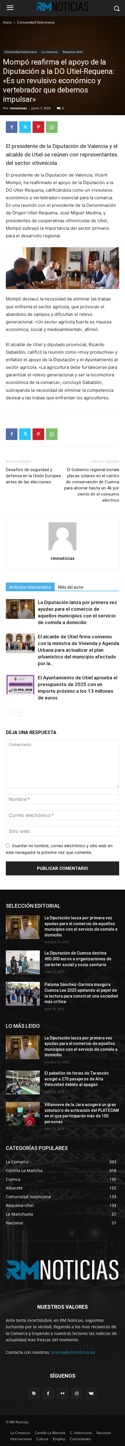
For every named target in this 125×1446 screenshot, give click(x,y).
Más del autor (71, 587)
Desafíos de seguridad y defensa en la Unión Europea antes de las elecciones (33, 476)
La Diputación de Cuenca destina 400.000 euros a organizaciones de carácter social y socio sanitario (77, 959)
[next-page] (18, 712)
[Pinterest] (38, 127)
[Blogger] (34, 1393)
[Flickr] (62, 1393)
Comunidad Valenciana (35, 22)
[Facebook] (11, 127)
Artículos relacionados (30, 587)
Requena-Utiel (73, 52)
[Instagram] (77, 1393)
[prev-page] (9, 712)
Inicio (7, 22)
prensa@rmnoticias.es (73, 1352)
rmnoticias (18, 108)
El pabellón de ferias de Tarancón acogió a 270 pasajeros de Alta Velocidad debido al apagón (76, 1079)
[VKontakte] (91, 1393)
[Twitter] (25, 127)
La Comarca (50, 52)
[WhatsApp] (52, 127)
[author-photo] (62, 550)
